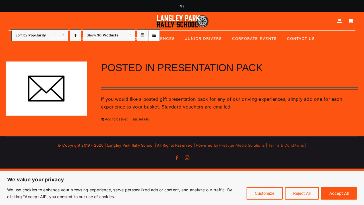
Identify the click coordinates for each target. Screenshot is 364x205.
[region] (182, 188)
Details (143, 119)
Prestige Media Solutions (242, 145)
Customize (264, 193)
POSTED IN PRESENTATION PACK (181, 67)
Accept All (339, 193)
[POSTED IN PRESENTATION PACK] (46, 89)
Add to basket (116, 119)
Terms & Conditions (286, 145)
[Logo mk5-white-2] (182, 16)
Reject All (302, 193)
